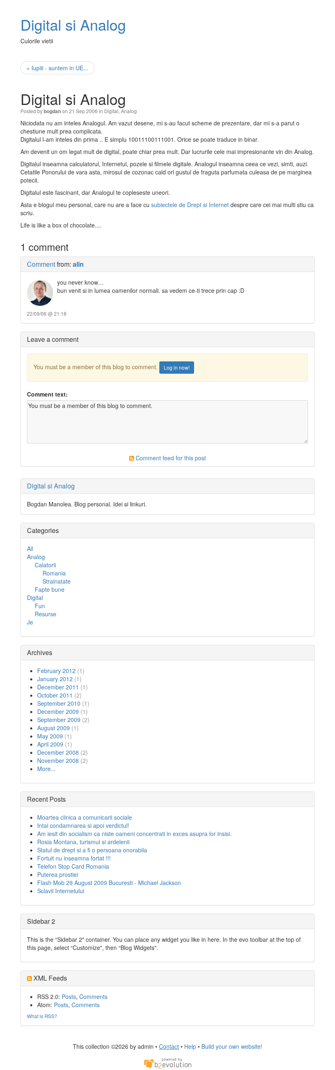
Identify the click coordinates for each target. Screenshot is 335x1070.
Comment (41, 264)
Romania (54, 573)
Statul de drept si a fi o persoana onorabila (92, 850)
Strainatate (56, 581)
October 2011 (55, 695)
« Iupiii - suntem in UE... (57, 68)
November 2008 (58, 760)
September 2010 (58, 703)
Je (30, 622)
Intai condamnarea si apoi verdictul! (83, 825)
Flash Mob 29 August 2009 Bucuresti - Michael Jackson (109, 882)
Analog (129, 110)
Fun (40, 606)
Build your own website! (231, 1046)
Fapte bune (50, 589)
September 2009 (58, 720)
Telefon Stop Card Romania (73, 866)
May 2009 (50, 736)
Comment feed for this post (170, 458)
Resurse (45, 614)
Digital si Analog (73, 24)
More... (46, 769)
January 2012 (55, 679)
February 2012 (56, 671)
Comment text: (47, 394)
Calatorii (45, 565)
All (30, 548)
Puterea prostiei (57, 874)
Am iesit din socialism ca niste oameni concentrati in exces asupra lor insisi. (134, 833)
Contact (169, 1046)
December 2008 (58, 752)
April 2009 (50, 744)
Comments (93, 996)
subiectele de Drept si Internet (190, 205)
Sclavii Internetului (60, 891)
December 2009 (58, 711)
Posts (69, 996)
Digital (111, 110)
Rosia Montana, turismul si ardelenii (83, 842)
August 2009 (53, 728)
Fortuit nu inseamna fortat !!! (74, 858)
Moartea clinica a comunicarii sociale (84, 817)
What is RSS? (42, 1015)
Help (190, 1046)
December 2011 (58, 687)
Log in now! (177, 367)
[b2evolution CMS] (167, 1063)
